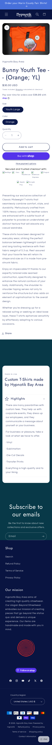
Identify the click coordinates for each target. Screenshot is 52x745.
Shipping (19, 89)
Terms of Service (14, 571)
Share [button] (8, 333)
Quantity (6, 129)
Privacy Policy (12, 578)
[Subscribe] (43, 536)
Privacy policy (39, 727)
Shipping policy (36, 732)
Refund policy (24, 727)
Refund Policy (12, 564)
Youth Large (13, 109)
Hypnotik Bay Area (24, 723)
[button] (6, 14)
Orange (10, 122)
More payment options (26, 164)
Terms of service (19, 732)
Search (9, 557)
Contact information (27, 736)
